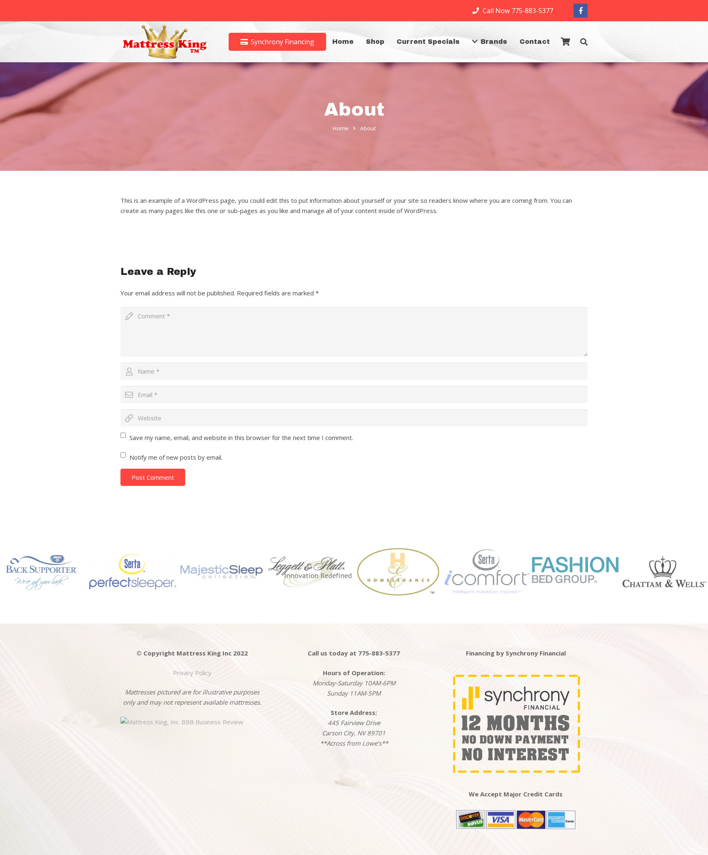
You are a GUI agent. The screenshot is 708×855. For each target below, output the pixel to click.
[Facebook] (581, 11)
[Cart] (565, 41)
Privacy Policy (192, 673)
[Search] (583, 41)
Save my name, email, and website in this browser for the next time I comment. (241, 437)
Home (341, 128)
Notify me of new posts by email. (175, 457)
